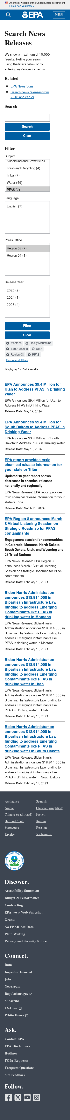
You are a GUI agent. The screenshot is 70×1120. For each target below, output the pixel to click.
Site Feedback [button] (15, 1075)
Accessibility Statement (22, 891)
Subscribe (12, 1001)
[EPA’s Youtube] (27, 1097)
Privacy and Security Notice (26, 941)
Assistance (12, 801)
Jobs (8, 979)
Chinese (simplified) (49, 808)
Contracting (14, 905)
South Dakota (19, 348)
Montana (16, 343)
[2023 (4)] (28, 305)
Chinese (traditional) (18, 814)
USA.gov (11, 1008)
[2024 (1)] (28, 297)
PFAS (35, 354)
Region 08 (17, 354)
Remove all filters (17, 360)
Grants (10, 920)
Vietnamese (44, 834)
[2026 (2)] (28, 290)
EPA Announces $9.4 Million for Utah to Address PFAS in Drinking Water (35, 389)
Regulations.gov (16, 994)
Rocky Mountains (40, 343)
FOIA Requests (16, 1061)
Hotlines (11, 1053)
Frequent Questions (19, 1068)
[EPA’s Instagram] (36, 1097)
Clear (27, 335)
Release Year (14, 282)
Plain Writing (15, 934)
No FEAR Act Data (19, 927)
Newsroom (12, 986)
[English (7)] (28, 206)
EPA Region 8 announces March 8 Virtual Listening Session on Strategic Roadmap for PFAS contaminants (33, 526)
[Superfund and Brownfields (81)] (28, 161)
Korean (41, 821)
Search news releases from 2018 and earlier (29, 95)
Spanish (41, 801)
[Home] (32, 14)
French (40, 814)
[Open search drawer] (8, 14)
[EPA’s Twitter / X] (18, 1097)
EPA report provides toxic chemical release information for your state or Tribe (33, 465)
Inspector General (18, 972)
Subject (10, 156)
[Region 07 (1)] (28, 255)
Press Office (13, 240)
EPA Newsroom (21, 86)
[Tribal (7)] (28, 175)
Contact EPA (14, 1039)
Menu (59, 14)
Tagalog (10, 834)
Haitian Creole (14, 821)
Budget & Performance (22, 898)
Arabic (9, 808)
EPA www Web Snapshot (24, 912)
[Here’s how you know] (35, 5)
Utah (38, 348)
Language (12, 198)
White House (14, 1015)
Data (8, 965)
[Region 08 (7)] (28, 248)
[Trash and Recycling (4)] (28, 168)
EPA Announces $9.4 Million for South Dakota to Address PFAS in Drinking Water (35, 427)
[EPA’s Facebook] (8, 1097)
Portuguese (12, 827)
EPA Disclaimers (17, 1046)
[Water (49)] (28, 182)
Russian (41, 827)
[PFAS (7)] (28, 190)
